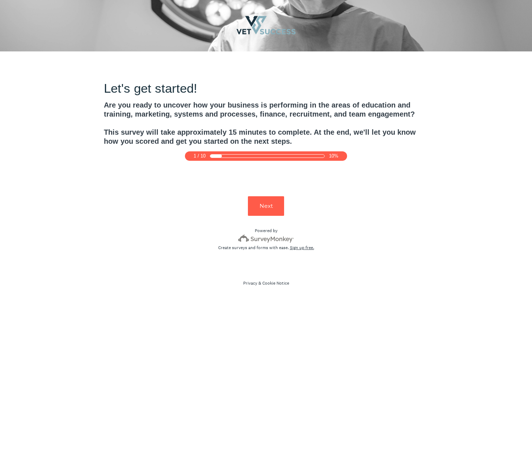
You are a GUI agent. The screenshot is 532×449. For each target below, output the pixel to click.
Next (266, 205)
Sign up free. (302, 248)
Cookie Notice (275, 283)
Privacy (250, 283)
